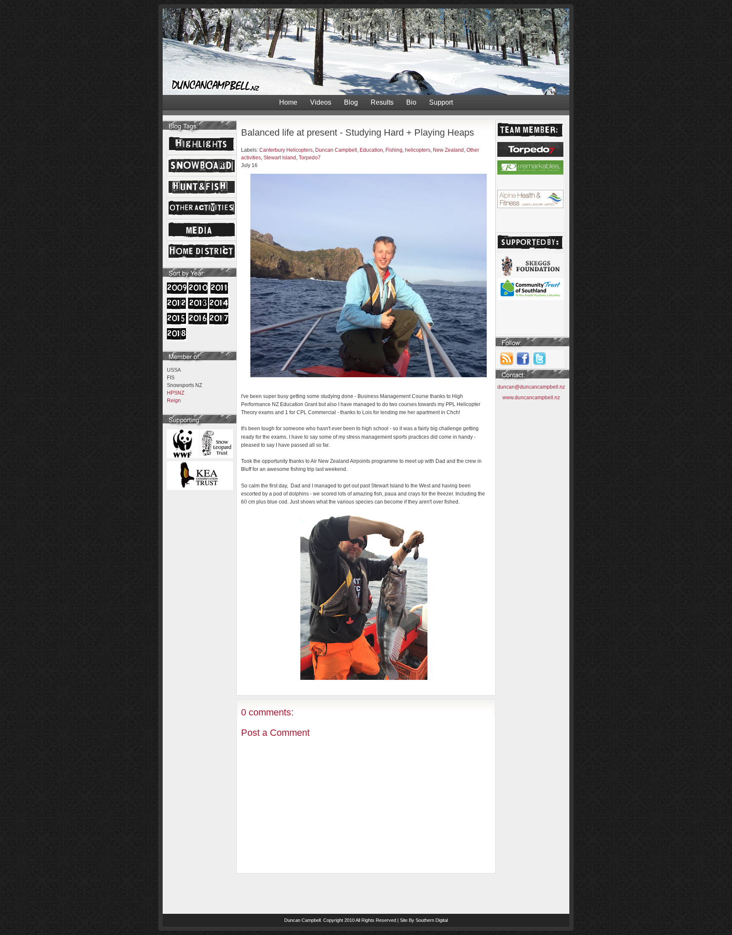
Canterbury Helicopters (286, 150)
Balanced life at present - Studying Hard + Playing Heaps (357, 132)
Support (441, 102)
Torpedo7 (310, 158)
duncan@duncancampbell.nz (531, 387)
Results (382, 102)
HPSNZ (175, 393)
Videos (320, 102)
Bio (411, 102)
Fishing (393, 150)
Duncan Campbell (336, 150)
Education (371, 150)
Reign (174, 400)
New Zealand (448, 150)
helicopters (417, 150)
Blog (351, 102)
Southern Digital (432, 920)
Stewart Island (279, 158)
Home (288, 102)
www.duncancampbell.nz (531, 398)
